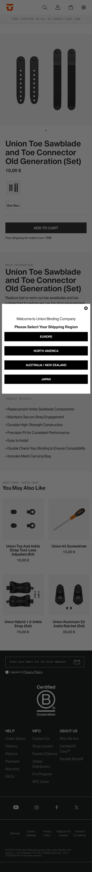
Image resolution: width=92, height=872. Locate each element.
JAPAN (46, 379)
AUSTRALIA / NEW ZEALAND (46, 365)
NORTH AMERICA (46, 351)
